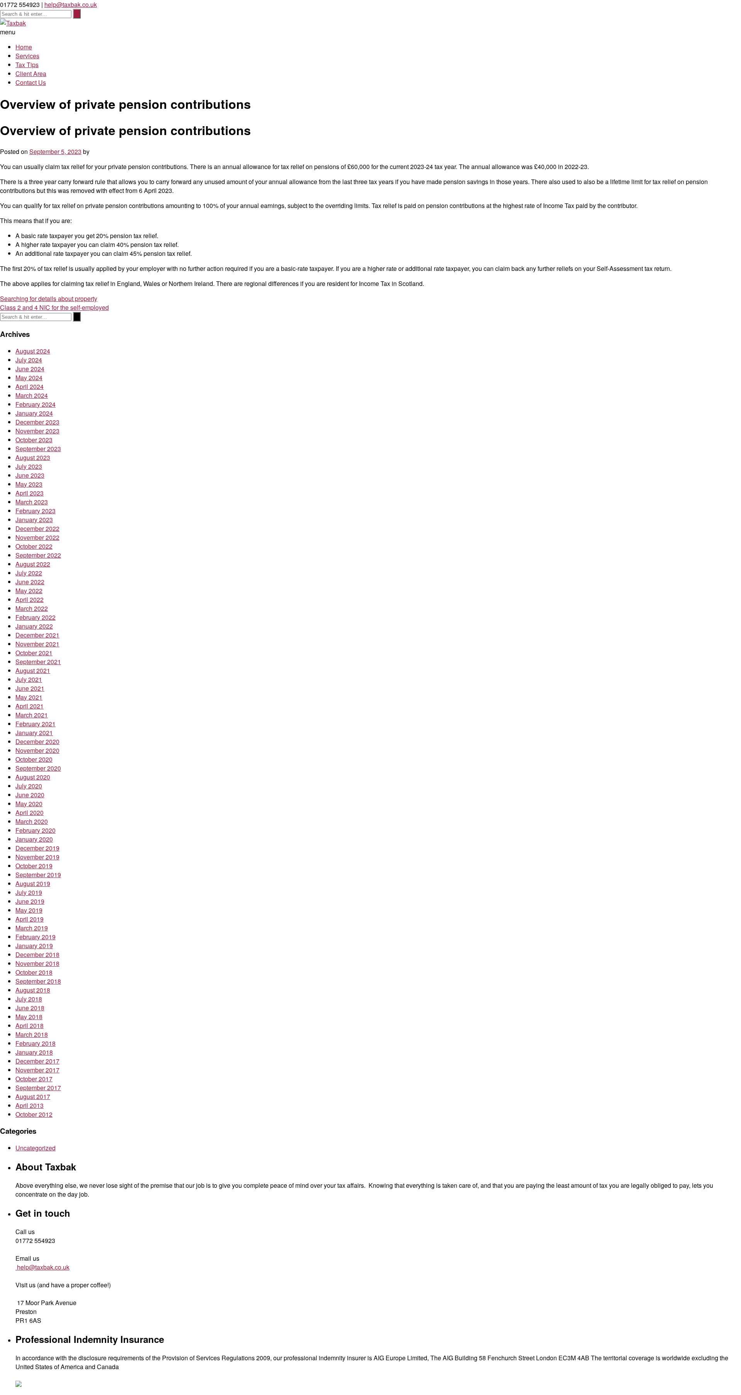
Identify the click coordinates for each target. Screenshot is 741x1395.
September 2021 (38, 661)
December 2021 (37, 635)
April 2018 (29, 1025)
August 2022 (32, 564)
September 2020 (38, 768)
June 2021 (29, 688)
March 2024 (31, 395)
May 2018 (28, 1016)
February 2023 (35, 510)
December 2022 (37, 528)
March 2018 (31, 1034)
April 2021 (29, 706)
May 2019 (28, 910)
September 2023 (38, 448)
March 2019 (31, 927)
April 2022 (29, 599)
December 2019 (37, 848)
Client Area (30, 73)
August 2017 (32, 1096)
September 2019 (38, 874)
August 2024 (32, 351)
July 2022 (28, 572)
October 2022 (33, 546)
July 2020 (28, 785)
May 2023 (28, 484)
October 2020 (33, 759)
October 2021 (33, 652)
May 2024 (28, 377)
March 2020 (31, 821)
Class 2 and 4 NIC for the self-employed (54, 307)
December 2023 (37, 422)
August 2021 (32, 670)
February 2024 (35, 404)
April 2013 (29, 1105)
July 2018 (28, 998)
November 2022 (37, 537)
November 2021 (37, 643)
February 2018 (35, 1043)
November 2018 (37, 963)
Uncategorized (35, 1147)
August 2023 (32, 457)
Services (27, 55)
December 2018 (37, 954)
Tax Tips (27, 64)
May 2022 (28, 590)
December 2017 (37, 1061)
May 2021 (28, 697)
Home (23, 46)
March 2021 (31, 714)
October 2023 (33, 439)
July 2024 (28, 359)
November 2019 (37, 856)
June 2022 (29, 581)
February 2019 (35, 936)
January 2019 (34, 945)
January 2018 (34, 1052)
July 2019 (28, 892)
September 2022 (38, 555)
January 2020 (34, 839)
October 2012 (33, 1114)
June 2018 (29, 1007)
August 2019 (32, 883)
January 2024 (34, 413)
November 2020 (37, 750)
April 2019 (29, 919)
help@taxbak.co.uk (70, 4)
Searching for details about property (48, 298)
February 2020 (35, 830)
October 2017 (33, 1078)
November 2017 (37, 1069)
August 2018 (32, 990)
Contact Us (30, 82)
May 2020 (28, 803)
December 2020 (37, 741)
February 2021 (35, 723)
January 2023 (34, 519)
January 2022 (34, 626)
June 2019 (29, 901)
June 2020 (29, 794)
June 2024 (29, 368)
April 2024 (29, 386)
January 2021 (34, 732)
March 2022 (31, 608)
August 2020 (32, 777)
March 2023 (31, 501)
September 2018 (38, 981)
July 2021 (28, 679)
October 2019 (33, 865)
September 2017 (38, 1087)
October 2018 (33, 972)
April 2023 (29, 493)
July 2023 (28, 466)
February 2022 (35, 617)
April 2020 (29, 812)
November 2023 (37, 430)
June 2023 (29, 475)
